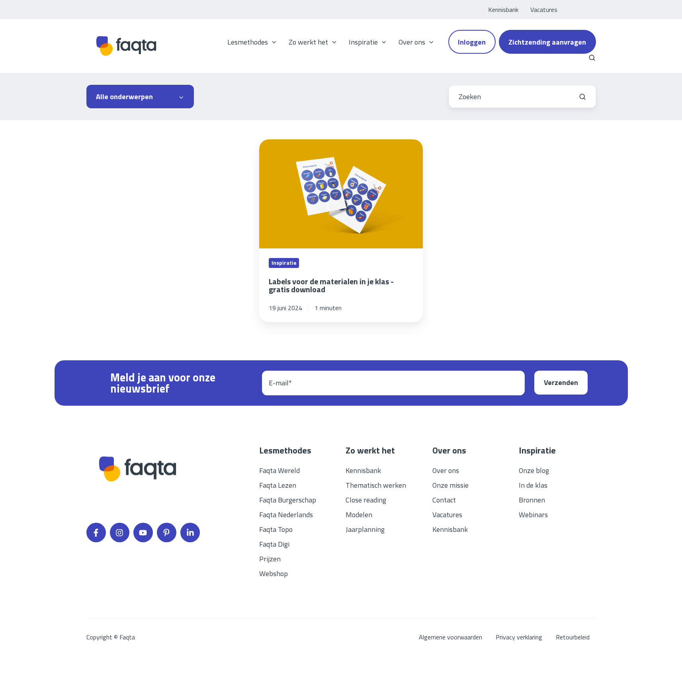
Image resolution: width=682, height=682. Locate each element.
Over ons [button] (412, 42)
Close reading (366, 499)
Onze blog (534, 470)
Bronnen (532, 499)
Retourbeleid (573, 637)
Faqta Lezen (277, 485)
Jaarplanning (365, 529)
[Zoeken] (582, 97)
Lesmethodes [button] (247, 42)
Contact (444, 499)
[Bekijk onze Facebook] (96, 532)
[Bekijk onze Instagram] (119, 532)
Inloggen (472, 42)
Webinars (533, 514)
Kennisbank (503, 9)
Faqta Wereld (279, 470)
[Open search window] (592, 58)
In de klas (533, 485)
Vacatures (543, 9)
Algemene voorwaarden (450, 637)
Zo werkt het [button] (308, 42)
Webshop (273, 573)
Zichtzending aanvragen (547, 42)
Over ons (445, 470)
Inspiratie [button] (363, 42)
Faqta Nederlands (286, 514)
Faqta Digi (274, 544)
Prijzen (270, 558)
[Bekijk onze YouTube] (143, 532)
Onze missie (450, 485)
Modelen (359, 514)
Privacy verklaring (519, 637)
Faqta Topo (276, 529)
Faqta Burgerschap (287, 499)
